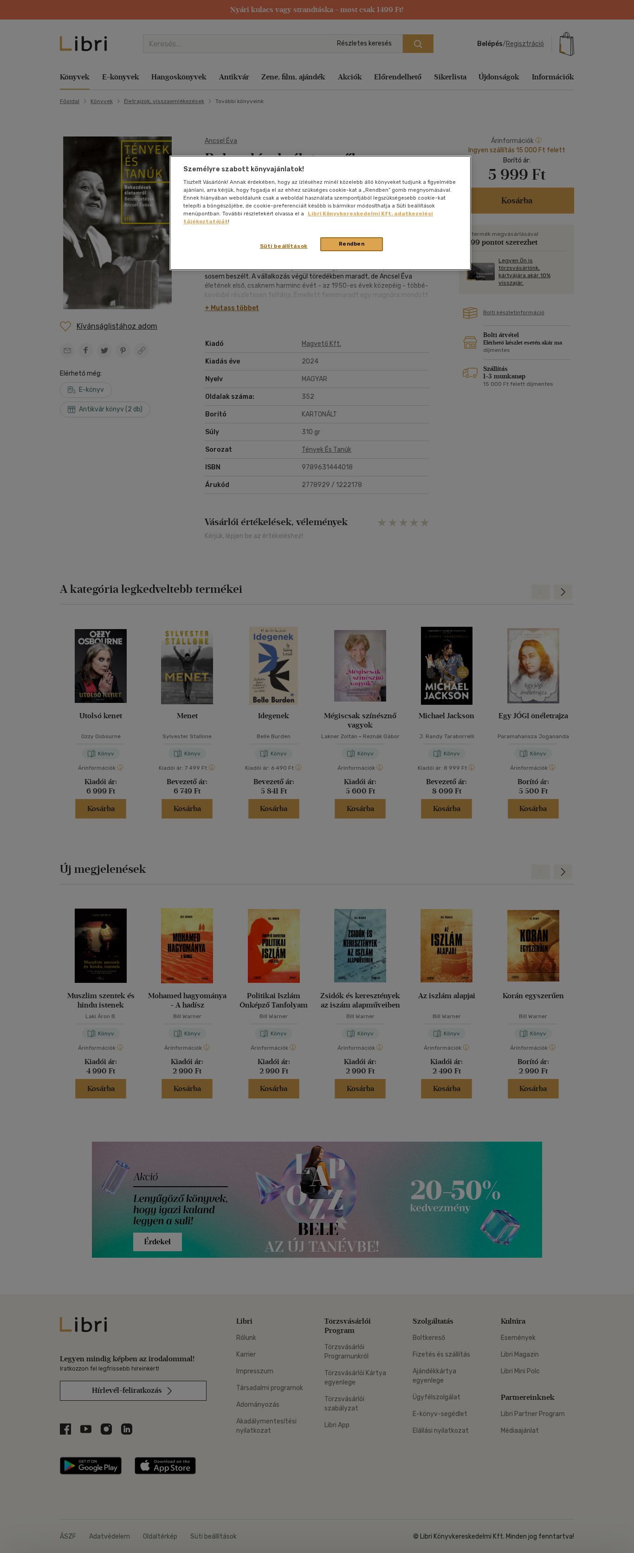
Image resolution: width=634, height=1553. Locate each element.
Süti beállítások (284, 246)
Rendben (352, 243)
